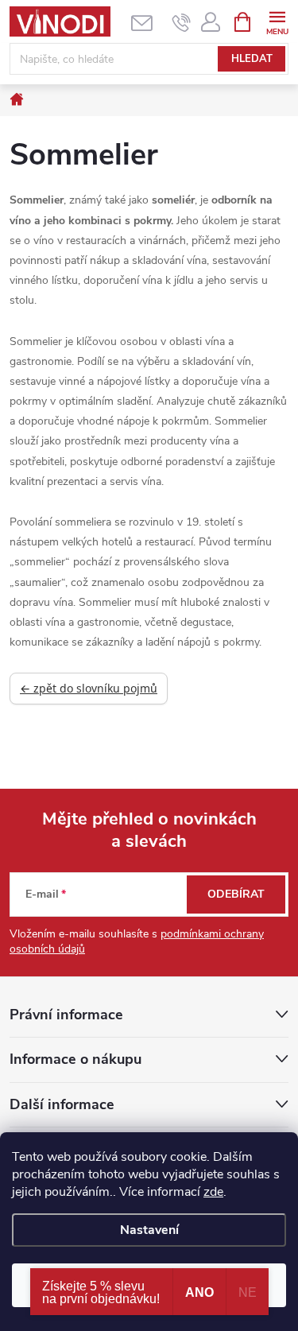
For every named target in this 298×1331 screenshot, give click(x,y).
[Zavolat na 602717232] (182, 22)
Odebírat (236, 894)
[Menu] (277, 21)
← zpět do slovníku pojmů (88, 688)
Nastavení (149, 1230)
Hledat (252, 59)
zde (213, 1192)
